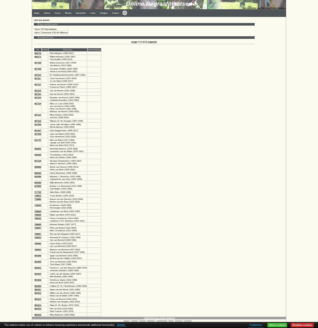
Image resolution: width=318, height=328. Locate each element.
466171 (37, 57)
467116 (37, 94)
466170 (37, 53)
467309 (37, 134)
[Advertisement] (271, 72)
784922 (37, 237)
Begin (36, 13)
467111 (37, 78)
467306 (37, 124)
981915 (37, 309)
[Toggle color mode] (124, 13)
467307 (37, 130)
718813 (37, 196)
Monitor (68, 13)
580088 (37, 167)
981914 (37, 305)
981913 (37, 299)
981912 (37, 293)
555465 (37, 155)
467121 (37, 115)
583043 (37, 173)
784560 (37, 211)
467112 (37, 84)
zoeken (134, 321)
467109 (37, 69)
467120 (37, 104)
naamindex (161, 321)
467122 (37, 121)
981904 (37, 280)
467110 (37, 75)
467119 (37, 97)
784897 (37, 234)
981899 (37, 262)
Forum (58, 13)
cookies (188, 321)
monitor (151, 321)
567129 (37, 161)
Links (93, 13)
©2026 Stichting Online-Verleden (159, 318)
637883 (37, 186)
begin (126, 321)
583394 (37, 182)
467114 (37, 90)
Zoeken (47, 13)
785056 (37, 243)
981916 (37, 315)
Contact (115, 13)
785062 (37, 249)
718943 (37, 205)
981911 (37, 289)
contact (178, 321)
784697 (37, 228)
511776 (37, 140)
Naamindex (81, 13)
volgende (152, 42)
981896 (37, 256)
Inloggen (104, 13)
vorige (134, 42)
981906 (37, 286)
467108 (37, 63)
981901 (37, 268)
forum (142, 321)
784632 (37, 218)
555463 (37, 149)
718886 (37, 199)
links (171, 321)
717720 (37, 192)
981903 (37, 274)
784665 (37, 224)
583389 (37, 176)
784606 (37, 215)
